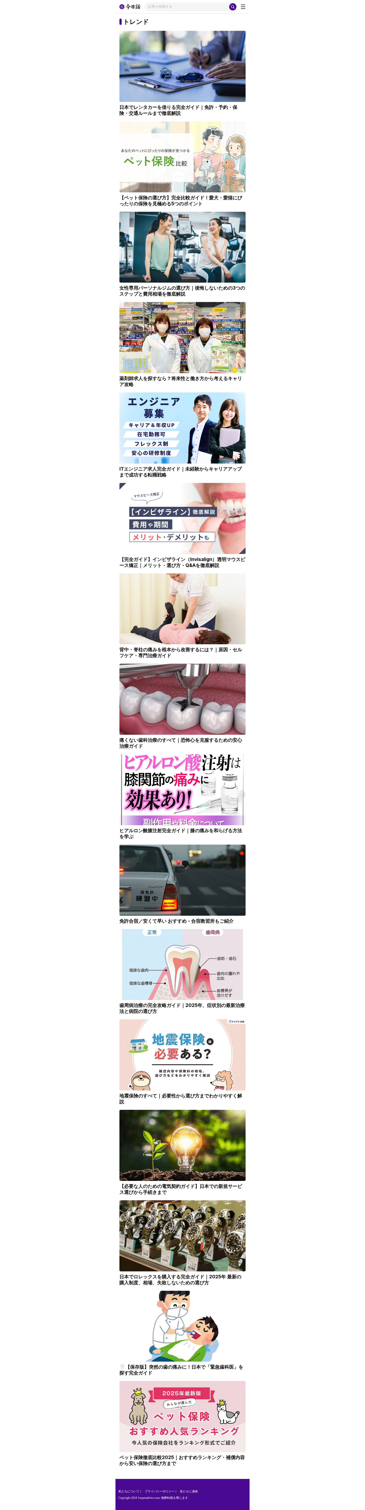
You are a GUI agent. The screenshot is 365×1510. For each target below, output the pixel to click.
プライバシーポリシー (160, 1491)
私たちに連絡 (189, 1491)
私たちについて (128, 1491)
